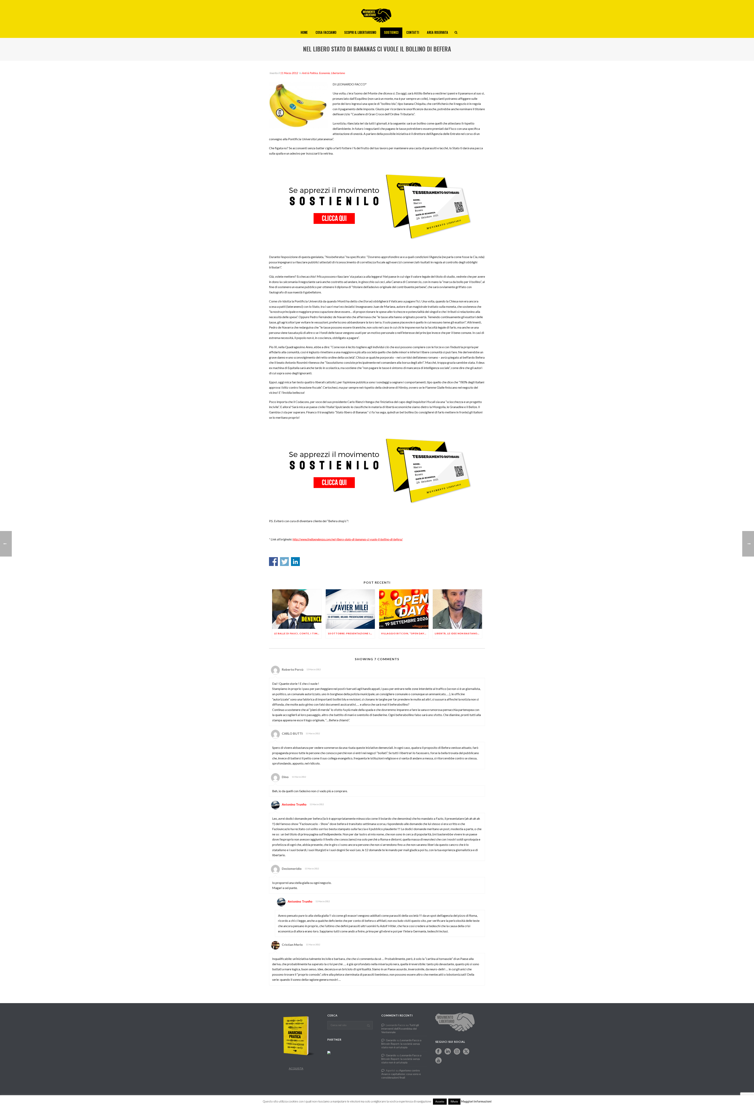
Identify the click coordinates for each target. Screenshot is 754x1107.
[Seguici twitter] (466, 1051)
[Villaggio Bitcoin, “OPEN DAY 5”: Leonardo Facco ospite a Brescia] (403, 609)
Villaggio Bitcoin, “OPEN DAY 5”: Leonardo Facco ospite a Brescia (404, 633)
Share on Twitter (284, 561)
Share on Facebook (273, 561)
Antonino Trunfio (294, 804)
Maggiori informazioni (476, 1101)
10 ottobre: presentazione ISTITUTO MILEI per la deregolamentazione (351, 633)
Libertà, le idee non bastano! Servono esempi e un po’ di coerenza (458, 633)
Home (304, 32)
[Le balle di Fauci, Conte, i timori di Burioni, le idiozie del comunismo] (296, 609)
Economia (324, 73)
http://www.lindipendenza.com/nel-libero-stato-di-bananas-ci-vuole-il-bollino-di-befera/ (348, 539)
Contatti (412, 32)
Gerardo (391, 1040)
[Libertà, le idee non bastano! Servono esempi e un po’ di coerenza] (457, 609)
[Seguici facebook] (438, 1051)
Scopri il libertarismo (360, 32)
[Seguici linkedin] (448, 1051)
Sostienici (391, 32)
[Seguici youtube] (438, 1060)
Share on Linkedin (295, 561)
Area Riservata (437, 32)
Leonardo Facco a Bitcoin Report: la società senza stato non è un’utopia (401, 1043)
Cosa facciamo (326, 32)
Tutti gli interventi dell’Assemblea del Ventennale (400, 1028)
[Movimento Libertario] (377, 13)
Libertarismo (338, 73)
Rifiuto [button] (454, 1101)
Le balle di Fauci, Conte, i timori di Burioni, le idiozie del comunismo (297, 633)
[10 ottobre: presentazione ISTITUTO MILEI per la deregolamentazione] (350, 609)
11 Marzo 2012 (289, 73)
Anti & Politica (310, 73)
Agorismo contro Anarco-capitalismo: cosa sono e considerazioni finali (401, 1074)
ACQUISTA (296, 1068)
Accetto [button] (439, 1101)
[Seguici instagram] (457, 1051)
